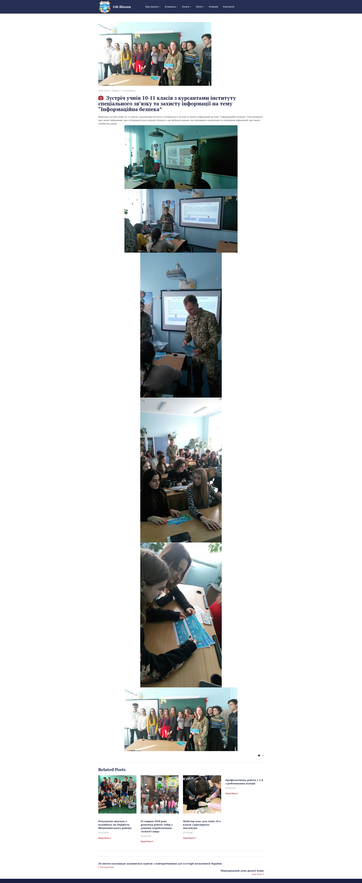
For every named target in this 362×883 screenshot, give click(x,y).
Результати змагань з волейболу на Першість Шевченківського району (115, 824)
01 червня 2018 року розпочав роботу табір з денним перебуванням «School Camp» (157, 826)
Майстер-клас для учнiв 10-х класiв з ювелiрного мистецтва (202, 824)
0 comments (128, 90)
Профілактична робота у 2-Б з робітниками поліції (244, 781)
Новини (115, 90)
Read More (103, 838)
